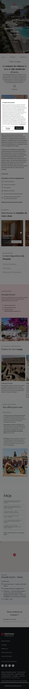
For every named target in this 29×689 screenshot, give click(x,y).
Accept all (19, 128)
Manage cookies (8, 128)
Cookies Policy (22, 124)
